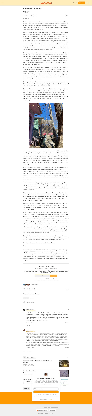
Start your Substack (42, 410)
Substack (40, 413)
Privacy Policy (55, 395)
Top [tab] (24, 357)
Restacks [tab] (31, 298)
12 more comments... (27, 350)
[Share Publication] (76, 3)
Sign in (88, 2)
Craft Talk (33, 249)
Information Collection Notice (45, 395)
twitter (26, 251)
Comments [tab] (26, 298)
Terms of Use (52, 394)
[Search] (74, 3)
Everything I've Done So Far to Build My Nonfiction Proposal (37, 361)
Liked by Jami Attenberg (31, 331)
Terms (49, 407)
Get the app (52, 410)
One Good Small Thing (29, 371)
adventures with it (36, 57)
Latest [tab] (28, 357)
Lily (26, 330)
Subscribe (81, 2)
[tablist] (28, 298)
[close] (58, 373)
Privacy (45, 407)
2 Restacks (36, 284)
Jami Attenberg (26, 11)
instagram (32, 251)
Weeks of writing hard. (28, 364)
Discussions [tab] (32, 357)
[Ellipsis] (68, 309)
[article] (46, 364)
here (39, 253)
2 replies (29, 325)
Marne (27, 309)
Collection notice (54, 407)
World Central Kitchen (51, 259)
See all (25, 388)
